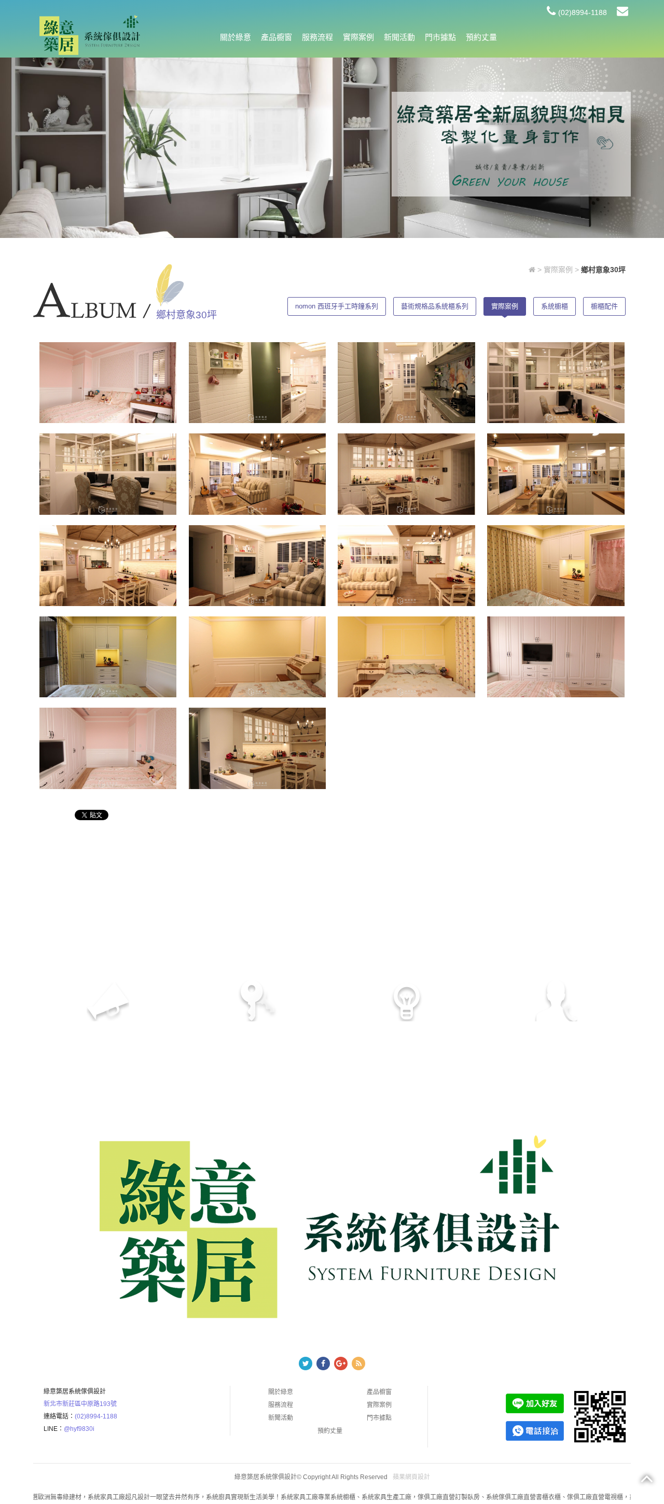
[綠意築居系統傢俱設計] (89, 35)
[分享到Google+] (341, 1363)
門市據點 (440, 37)
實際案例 (358, 37)
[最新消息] (511, 143)
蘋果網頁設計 (411, 1477)
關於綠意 (235, 37)
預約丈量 (481, 37)
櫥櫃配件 (604, 306)
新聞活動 (399, 37)
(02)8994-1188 (582, 12)
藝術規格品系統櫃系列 (434, 306)
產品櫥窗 (276, 37)
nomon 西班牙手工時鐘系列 (336, 306)
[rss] (358, 1363)
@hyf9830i (79, 1428)
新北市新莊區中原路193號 (80, 1404)
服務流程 (317, 37)
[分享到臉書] (323, 1363)
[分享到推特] (305, 1363)
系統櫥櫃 (554, 306)
